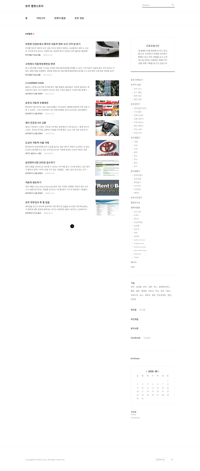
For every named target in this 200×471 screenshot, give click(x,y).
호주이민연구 (136, 197)
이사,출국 (138, 111)
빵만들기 (137, 182)
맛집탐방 (137, 189)
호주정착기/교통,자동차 (34, 93)
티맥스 (136, 215)
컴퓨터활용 (135, 207)
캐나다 (133, 262)
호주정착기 (135, 104)
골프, (138, 290)
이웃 (135, 148)
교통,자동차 (138, 118)
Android (137, 253)
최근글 (133, 309)
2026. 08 (152, 371)
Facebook (135, 337)
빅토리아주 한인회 (163, 440)
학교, (157, 290)
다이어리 (137, 185)
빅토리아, (134, 295)
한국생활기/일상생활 (33, 55)
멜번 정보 (138, 99)
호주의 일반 (136, 84)
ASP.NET (137, 211)
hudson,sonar (140, 246)
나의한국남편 (161, 454)
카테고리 (40, 18)
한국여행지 (138, 175)
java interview (140, 250)
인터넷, (134, 299)
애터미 (136, 192)
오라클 (136, 225)
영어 (135, 152)
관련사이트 (160, 459)
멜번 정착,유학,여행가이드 (165, 448)
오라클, (139, 286)
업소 (135, 155)
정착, (133, 286)
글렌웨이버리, (164, 286)
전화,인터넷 (138, 115)
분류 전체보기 (137, 79)
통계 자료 (138, 95)
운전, (170, 295)
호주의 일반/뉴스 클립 (33, 153)
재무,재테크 (138, 125)
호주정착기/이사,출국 (33, 213)
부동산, (151, 290)
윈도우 (136, 229)
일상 (135, 145)
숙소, (142, 295)
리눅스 (136, 257)
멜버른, (144, 290)
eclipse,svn (139, 243)
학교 (135, 159)
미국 (133, 267)
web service (139, 239)
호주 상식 (138, 88)
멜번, (133, 290)
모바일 (136, 236)
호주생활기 (135, 137)
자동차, (148, 295)
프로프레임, (161, 295)
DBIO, (168, 290)
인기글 (142, 309)
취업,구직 (138, 132)
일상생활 (137, 178)
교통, (150, 286)
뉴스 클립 (138, 92)
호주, (145, 286)
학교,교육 (138, 129)
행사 (135, 162)
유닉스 (136, 218)
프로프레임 (138, 222)
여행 (135, 141)
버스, (156, 286)
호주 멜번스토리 (34, 6)
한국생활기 (135, 171)
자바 (135, 232)
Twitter (147, 337)
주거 (135, 166)
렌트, (163, 290)
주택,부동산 (138, 122)
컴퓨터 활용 (60, 18)
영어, (154, 295)
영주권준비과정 (140, 108)
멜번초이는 (135, 202)
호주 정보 (79, 18)
